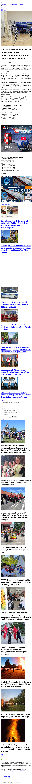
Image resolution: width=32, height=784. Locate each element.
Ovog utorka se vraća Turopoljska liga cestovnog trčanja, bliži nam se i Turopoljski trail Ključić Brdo (16, 349)
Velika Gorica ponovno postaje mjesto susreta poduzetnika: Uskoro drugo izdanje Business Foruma (16, 394)
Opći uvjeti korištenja (9, 777)
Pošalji (14, 417)
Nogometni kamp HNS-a (9, 410)
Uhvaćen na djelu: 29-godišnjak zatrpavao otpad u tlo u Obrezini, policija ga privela (15, 304)
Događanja (17, 4)
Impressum (7, 776)
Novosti (9, 4)
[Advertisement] (16, 271)
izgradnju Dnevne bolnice (9, 408)
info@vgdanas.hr (12, 770)
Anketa (2, 400)
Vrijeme (3, 755)
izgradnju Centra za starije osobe (11, 406)
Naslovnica (3, 4)
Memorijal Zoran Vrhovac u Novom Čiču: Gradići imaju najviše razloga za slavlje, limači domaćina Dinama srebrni (16, 249)
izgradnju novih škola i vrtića (10, 412)
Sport (12, 4)
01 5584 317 (21, 770)
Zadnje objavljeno (5, 204)
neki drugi (5, 414)
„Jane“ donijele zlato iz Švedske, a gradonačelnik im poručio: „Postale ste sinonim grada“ (16, 327)
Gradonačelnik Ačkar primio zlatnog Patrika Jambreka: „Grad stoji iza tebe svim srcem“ (15, 372)
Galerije (22, 4)
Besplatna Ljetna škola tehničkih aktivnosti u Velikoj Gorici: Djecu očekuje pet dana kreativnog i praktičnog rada (15, 224)
